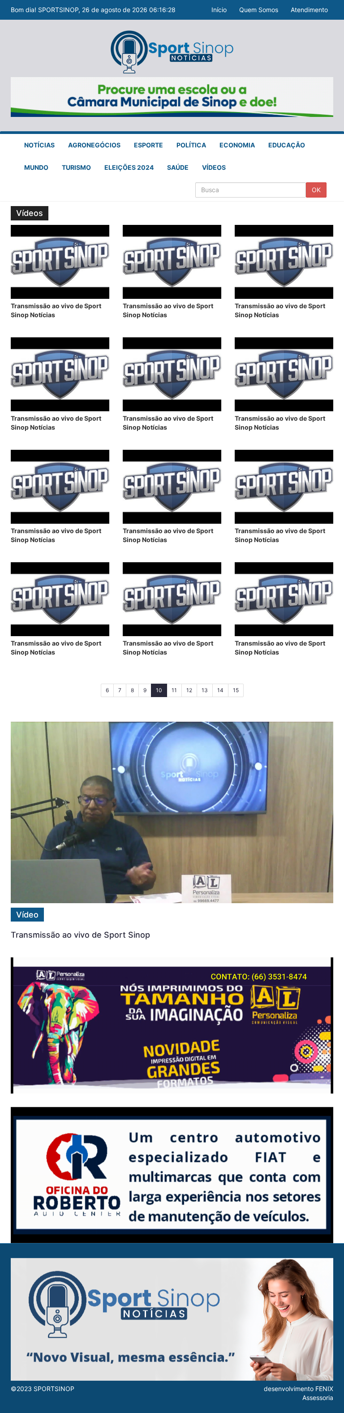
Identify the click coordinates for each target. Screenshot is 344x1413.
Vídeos (214, 167)
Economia (237, 145)
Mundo (36, 167)
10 (161, 690)
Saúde (178, 167)
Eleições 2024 (129, 167)
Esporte (148, 145)
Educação (286, 145)
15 (236, 690)
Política (191, 145)
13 (205, 690)
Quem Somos (258, 9)
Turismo (76, 167)
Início (219, 9)
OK (316, 190)
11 (174, 690)
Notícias (39, 145)
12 (189, 690)
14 (220, 690)
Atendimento (309, 9)
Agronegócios (94, 145)
